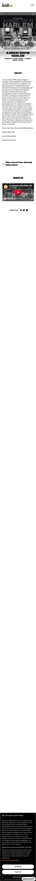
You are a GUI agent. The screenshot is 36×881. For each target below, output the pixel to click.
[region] (18, 847)
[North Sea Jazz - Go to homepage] (7, 5)
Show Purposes (18, 877)
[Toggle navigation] (32, 5)
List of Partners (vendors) (10, 860)
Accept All (18, 867)
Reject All (18, 872)
